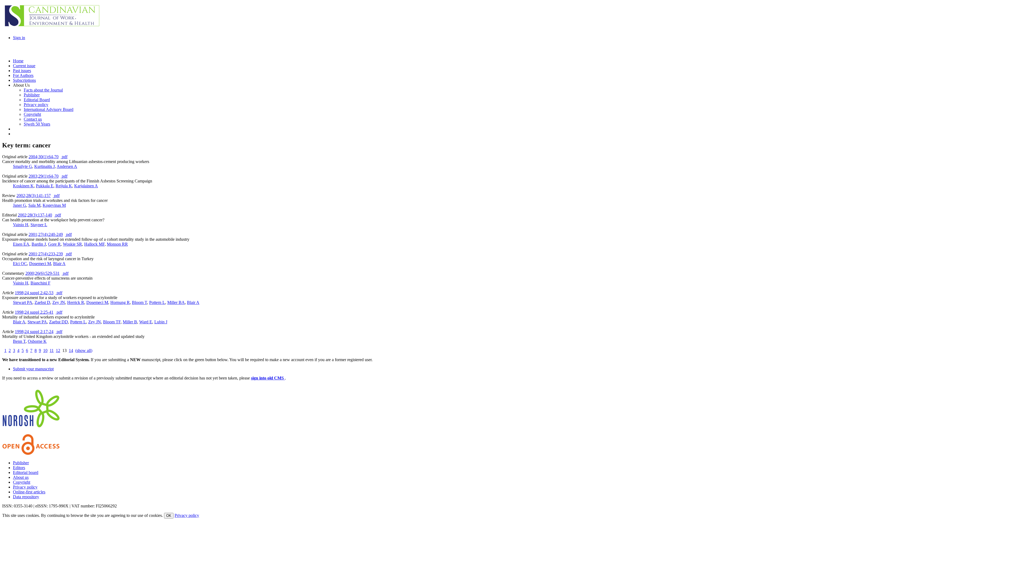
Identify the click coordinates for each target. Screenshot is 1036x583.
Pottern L (157, 302)
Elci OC (20, 263)
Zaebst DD (58, 322)
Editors (19, 467)
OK (168, 516)
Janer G (19, 205)
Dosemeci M (40, 263)
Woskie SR (72, 244)
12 (58, 350)
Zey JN (58, 302)
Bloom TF (112, 322)
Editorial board (25, 472)
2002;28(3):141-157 (33, 195)
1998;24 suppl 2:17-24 (34, 331)
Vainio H (20, 224)
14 (71, 350)
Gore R (54, 244)
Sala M (34, 205)
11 (52, 350)
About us (21, 477)
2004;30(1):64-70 (44, 156)
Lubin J (160, 322)
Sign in (19, 37)
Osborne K (37, 341)
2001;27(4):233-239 (46, 254)
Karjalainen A (86, 186)
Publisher (21, 462)
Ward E (145, 322)
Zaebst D (42, 302)
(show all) (83, 350)
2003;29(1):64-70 (44, 176)
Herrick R (75, 302)
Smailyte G (22, 166)
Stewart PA (22, 302)
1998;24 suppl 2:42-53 (34, 292)
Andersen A (67, 166)
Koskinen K (23, 186)
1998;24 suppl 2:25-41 (34, 312)
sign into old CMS (268, 378)
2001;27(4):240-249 (46, 234)
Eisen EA (21, 244)
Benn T (19, 341)
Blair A (59, 263)
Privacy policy (25, 487)
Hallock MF (94, 244)
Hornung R (120, 302)
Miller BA (176, 302)
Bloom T (139, 302)
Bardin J (39, 244)
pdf (64, 156)
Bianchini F (40, 283)
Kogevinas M (54, 205)
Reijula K (64, 186)
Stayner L (38, 224)
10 (45, 350)
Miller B (130, 322)
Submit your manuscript (33, 369)
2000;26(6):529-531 (42, 273)
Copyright (21, 482)
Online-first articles (29, 492)
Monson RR (117, 244)
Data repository (26, 496)
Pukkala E (44, 186)
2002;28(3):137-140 (35, 215)
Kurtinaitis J (44, 166)
